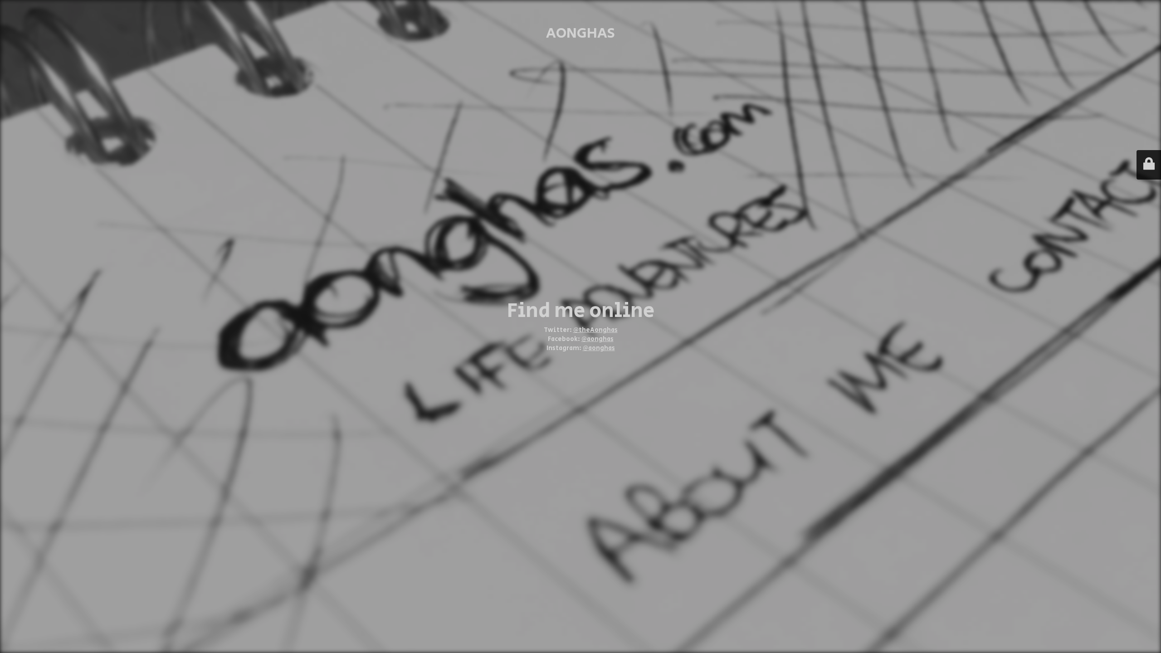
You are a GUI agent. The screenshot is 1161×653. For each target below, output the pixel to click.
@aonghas (597, 339)
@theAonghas (595, 330)
